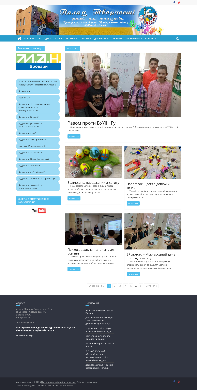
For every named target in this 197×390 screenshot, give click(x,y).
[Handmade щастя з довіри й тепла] (152, 148)
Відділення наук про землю (32, 139)
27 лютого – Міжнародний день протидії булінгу (151, 256)
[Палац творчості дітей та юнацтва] (19, 38)
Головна (29, 38)
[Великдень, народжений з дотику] (93, 148)
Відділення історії (27, 133)
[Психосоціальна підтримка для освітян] (93, 215)
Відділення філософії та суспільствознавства (30, 125)
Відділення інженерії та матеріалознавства (30, 187)
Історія (58, 38)
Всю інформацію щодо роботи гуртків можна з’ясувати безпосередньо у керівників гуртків (45, 329)
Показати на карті (25, 335)
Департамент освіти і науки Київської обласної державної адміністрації (99, 320)
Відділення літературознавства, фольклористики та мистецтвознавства (34, 107)
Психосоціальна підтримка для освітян (91, 251)
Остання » (151, 285)
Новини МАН (24, 97)
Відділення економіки (29, 165)
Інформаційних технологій (31, 146)
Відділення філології (28, 117)
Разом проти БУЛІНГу (91, 123)
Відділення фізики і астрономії (33, 159)
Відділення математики (30, 152)
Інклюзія (117, 38)
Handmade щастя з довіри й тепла (148, 186)
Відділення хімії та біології (31, 172)
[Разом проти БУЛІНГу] (123, 54)
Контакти (150, 38)
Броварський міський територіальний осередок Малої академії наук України (37, 83)
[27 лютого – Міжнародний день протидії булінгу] (152, 215)
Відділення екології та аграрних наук (36, 178)
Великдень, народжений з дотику (93, 182)
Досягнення (24, 91)
